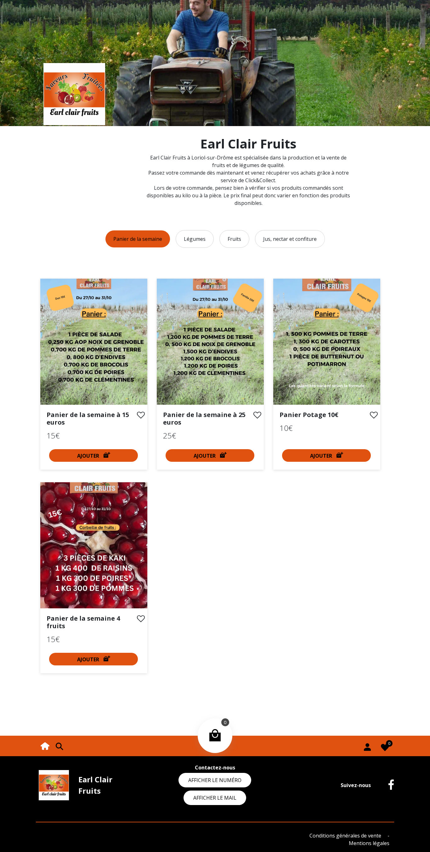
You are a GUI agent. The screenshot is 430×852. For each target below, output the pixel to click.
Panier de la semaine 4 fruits (83, 622)
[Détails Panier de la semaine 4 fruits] (93, 544)
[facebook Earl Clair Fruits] (386, 785)
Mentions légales (369, 843)
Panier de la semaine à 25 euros (204, 418)
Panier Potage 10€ (309, 414)
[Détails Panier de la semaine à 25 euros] (210, 341)
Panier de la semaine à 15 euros (88, 418)
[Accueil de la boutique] (45, 745)
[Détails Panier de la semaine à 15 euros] (93, 341)
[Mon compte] (367, 746)
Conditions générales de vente (345, 835)
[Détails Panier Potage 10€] (326, 341)
